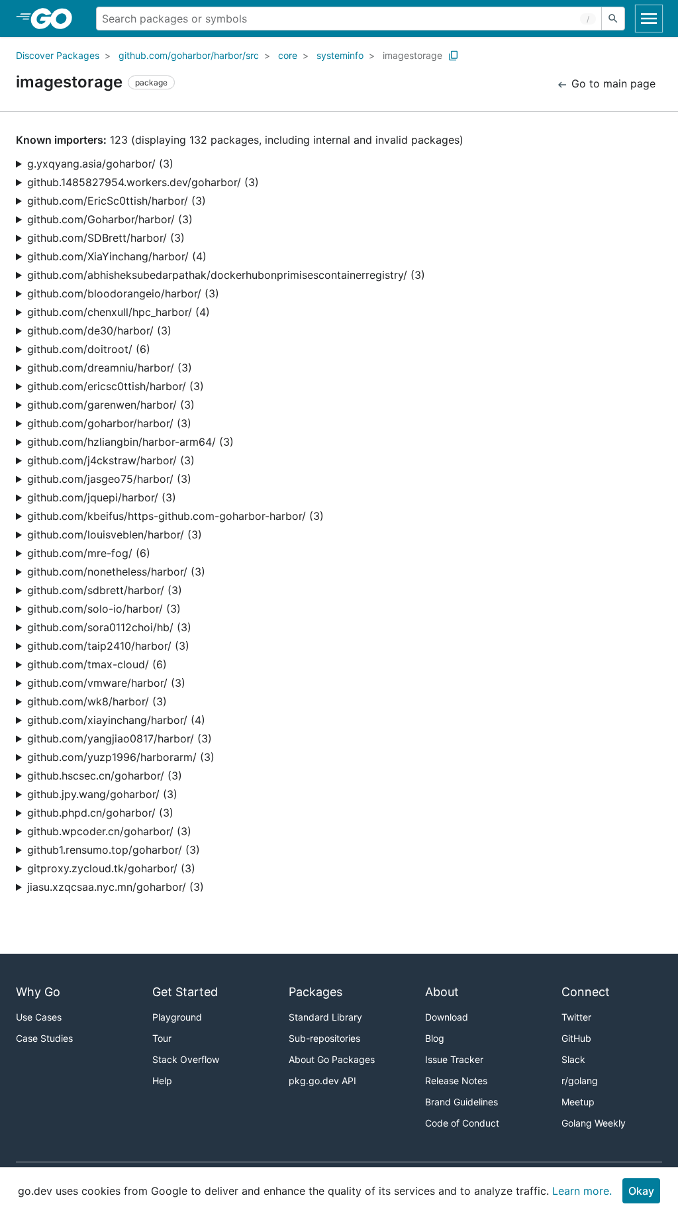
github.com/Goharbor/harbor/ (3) (110, 219)
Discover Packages (57, 55)
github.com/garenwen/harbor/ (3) (111, 404)
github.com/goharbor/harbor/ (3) (109, 423)
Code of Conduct (462, 1123)
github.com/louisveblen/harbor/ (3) (114, 534)
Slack (573, 1059)
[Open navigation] (649, 18)
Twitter (576, 1017)
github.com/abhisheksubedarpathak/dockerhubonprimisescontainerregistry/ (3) (226, 274)
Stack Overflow (185, 1059)
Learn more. (582, 1190)
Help (162, 1080)
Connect (585, 992)
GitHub (576, 1038)
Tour (161, 1038)
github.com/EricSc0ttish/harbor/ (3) (116, 200)
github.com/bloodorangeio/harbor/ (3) (123, 293)
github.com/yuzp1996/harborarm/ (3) (121, 757)
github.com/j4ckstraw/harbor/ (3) (111, 460)
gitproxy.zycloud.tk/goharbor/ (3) (111, 868)
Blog (434, 1038)
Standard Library (325, 1017)
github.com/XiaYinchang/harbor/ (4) (117, 256)
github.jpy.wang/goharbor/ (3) (102, 794)
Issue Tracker (454, 1059)
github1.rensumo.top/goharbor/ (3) (113, 849)
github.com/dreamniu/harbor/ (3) (109, 367)
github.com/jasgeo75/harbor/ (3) (109, 478)
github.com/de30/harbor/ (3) (99, 330)
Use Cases (39, 1017)
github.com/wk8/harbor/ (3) (97, 701)
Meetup (578, 1101)
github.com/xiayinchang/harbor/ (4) (116, 720)
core (287, 55)
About (442, 992)
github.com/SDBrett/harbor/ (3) (106, 237)
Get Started (185, 992)
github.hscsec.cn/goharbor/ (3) (104, 775)
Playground (177, 1017)
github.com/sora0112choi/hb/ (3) (109, 627)
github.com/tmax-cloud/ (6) (97, 664)
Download (446, 1017)
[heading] (56, 18)
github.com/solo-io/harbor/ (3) (104, 608)
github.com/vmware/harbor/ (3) (106, 682)
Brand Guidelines (461, 1101)
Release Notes (456, 1080)
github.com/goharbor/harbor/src (189, 55)
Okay (641, 1190)
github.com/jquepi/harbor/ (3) (101, 497)
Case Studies (44, 1038)
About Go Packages (332, 1059)
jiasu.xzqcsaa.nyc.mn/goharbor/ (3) (115, 886)
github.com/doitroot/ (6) (88, 349)
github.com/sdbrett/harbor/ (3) (104, 590)
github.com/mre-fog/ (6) (88, 553)
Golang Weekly (593, 1123)
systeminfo (339, 55)
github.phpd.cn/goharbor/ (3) (100, 812)
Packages (315, 992)
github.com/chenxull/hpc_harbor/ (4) (118, 312)
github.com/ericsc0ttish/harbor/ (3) (115, 386)
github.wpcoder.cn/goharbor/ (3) (109, 831)
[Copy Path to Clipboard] (454, 56)
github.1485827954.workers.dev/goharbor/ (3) (143, 182)
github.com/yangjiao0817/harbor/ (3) (119, 738)
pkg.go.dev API (322, 1080)
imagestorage (412, 55)
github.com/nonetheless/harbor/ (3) (116, 571)
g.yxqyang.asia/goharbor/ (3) (100, 163)
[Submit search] (613, 18)
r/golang (579, 1080)
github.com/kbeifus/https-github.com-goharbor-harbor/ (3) (175, 516)
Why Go (38, 992)
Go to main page (611, 83)
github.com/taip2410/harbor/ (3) (108, 645)
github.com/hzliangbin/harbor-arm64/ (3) (130, 441)
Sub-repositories (324, 1038)
